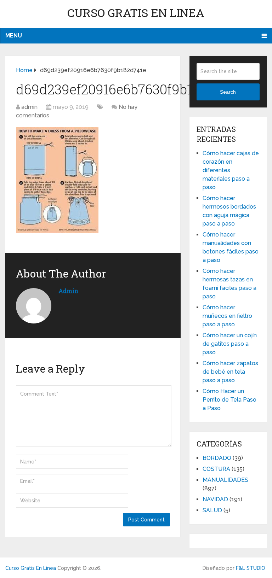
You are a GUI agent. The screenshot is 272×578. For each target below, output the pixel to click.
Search (228, 92)
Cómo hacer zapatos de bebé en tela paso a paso (230, 372)
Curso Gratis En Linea (135, 12)
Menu (13, 35)
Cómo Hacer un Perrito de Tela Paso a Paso (229, 399)
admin (29, 107)
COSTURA (216, 469)
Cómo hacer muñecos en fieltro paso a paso (227, 316)
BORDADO (217, 458)
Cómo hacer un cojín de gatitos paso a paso (230, 344)
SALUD (212, 510)
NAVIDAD (215, 499)
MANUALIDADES (225, 480)
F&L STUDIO (250, 568)
